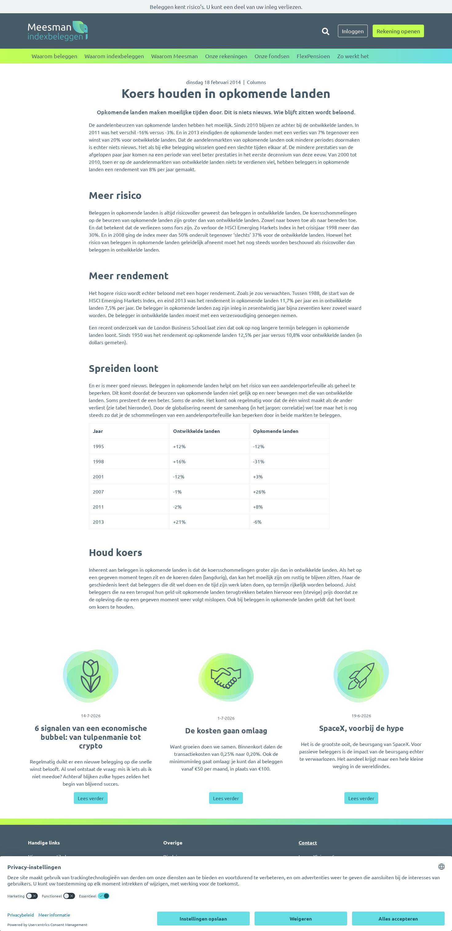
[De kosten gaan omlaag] (226, 677)
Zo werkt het (353, 56)
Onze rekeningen (226, 56)
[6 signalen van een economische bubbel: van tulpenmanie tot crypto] (90, 676)
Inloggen (353, 31)
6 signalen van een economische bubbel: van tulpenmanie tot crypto (91, 737)
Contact (308, 842)
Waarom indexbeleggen (114, 56)
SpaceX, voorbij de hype (361, 728)
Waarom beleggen (54, 56)
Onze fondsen (272, 56)
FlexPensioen (313, 56)
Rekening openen (398, 31)
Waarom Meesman (174, 56)
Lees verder (91, 798)
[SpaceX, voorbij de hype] (361, 676)
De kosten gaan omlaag (226, 730)
